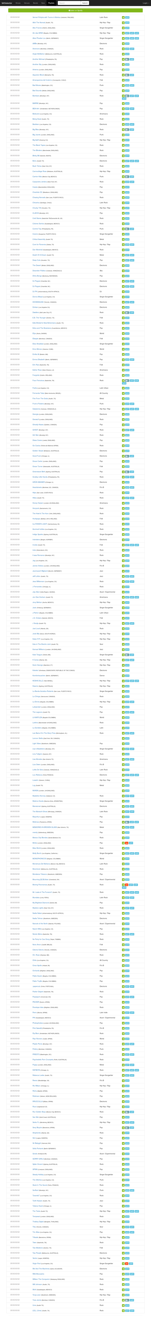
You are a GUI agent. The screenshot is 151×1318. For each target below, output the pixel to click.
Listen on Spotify (76, 10)
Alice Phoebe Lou (39, 38)
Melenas (36, 822)
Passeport (36, 997)
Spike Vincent (38, 1164)
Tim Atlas (36, 1232)
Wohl (34, 1289)
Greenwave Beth (39, 471)
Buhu (34, 161)
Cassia (35, 187)
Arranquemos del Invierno (42, 80)
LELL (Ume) (37, 1310)
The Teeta (36, 1211)
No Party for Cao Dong (41, 939)
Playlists (51, 3)
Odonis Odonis (38, 949)
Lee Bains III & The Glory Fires (44, 733)
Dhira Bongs (37, 276)
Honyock (36, 508)
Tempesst (36, 1216)
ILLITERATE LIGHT (40, 524)
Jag (34, 560)
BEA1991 (36, 108)
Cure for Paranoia (39, 244)
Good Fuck (37, 456)
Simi (34, 1138)
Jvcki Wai (36, 633)
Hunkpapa (36, 518)
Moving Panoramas (40, 884)
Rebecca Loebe (38, 1075)
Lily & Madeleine (39, 749)
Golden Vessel (38, 450)
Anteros (35, 69)
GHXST (35, 430)
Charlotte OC (37, 192)
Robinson (36, 1096)
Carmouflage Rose (40, 171)
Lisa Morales (37, 759)
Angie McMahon (39, 54)
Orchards (36, 970)
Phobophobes (38, 1023)
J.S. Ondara (37, 618)
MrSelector (7, 2)
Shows (18, 3)
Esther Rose (37, 370)
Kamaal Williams (39, 649)
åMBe (35, 43)
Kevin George (38, 665)
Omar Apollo (37, 965)
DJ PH (35, 291)
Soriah (35, 1153)
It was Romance (39, 555)
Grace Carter (37, 461)
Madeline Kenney (39, 796)
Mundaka (36, 897)
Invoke (35, 545)
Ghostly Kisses (38, 424)
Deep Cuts (36, 260)
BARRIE (36, 103)
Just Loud (36, 628)
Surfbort (36, 1190)
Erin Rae (36, 364)
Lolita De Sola (38, 769)
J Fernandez (37, 586)
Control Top (37, 229)
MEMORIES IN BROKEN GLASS (45, 827)
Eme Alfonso (37, 349)
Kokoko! (36, 670)
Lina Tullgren (37, 754)
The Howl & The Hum (41, 513)
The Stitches (37, 1180)
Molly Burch (37, 853)
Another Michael (39, 59)
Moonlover (36, 869)
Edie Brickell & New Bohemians (44, 323)
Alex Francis (37, 28)
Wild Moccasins (38, 1274)
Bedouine (36, 114)
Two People (37, 1253)
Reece (35, 1080)
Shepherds (37, 1133)
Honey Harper (38, 503)
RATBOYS (36, 1070)
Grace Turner (38, 466)
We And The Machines (41, 1268)
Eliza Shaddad (38, 344)
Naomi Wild (37, 929)
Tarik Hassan (37, 1200)
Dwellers (36, 312)
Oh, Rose (36, 955)
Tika (34, 1227)
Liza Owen (36, 764)
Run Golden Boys (39, 1112)
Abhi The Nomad (39, 22)
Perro (35, 1012)
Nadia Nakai (37, 913)
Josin (34, 607)
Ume (34, 1305)
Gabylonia (36, 409)
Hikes (35, 498)
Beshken (36, 124)
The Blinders (37, 150)
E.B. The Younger (39, 317)
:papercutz (36, 986)
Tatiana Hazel (38, 1206)
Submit (85, 3)
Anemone (36, 48)
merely (35, 832)
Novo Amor (37, 944)
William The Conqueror (41, 1279)
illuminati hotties (38, 529)
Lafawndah (37, 707)
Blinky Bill (36, 155)
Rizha (35, 1091)
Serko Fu (36, 1122)
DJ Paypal (36, 281)
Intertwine (36, 539)
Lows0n (35, 780)
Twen (35, 1242)
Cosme (35, 234)
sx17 (127, 33)
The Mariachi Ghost (40, 811)
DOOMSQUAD (38, 302)
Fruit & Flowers (38, 403)
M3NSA (35, 790)
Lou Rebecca (37, 775)
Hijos (34, 492)
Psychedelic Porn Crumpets (43, 1059)
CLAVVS (36, 213)
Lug (34, 785)
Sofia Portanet (38, 1148)
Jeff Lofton (36, 576)
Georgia (36, 414)
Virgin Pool (37, 1263)
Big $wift (36, 140)
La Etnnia (36, 701)
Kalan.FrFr (37, 639)
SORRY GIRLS (38, 1159)
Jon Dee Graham (39, 597)
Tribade (35, 1237)
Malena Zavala (38, 801)
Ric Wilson (36, 1085)
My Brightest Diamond (41, 902)
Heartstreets (37, 487)
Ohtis (35, 960)
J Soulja (35, 623)
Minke (35, 843)
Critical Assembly (39, 239)
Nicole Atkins (37, 934)
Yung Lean (37, 1295)
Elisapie (35, 338)
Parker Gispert (38, 991)
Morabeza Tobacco (40, 874)
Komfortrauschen (39, 675)
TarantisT (36, 1195)
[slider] (15, 17)
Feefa (35, 388)
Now (43, 3)
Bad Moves (37, 85)
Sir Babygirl (37, 1143)
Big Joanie (36, 134)
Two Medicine (38, 1248)
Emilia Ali (36, 354)
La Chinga (36, 696)
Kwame (35, 686)
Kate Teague (37, 654)
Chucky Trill (37, 208)
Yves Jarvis (37, 1300)
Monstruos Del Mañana (41, 864)
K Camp (36, 660)
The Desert (37, 265)
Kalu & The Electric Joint (42, 644)
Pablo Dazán (37, 976)
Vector (35, 1258)
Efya (34, 333)
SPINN (35, 1169)
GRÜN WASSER (39, 482)
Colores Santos (38, 223)
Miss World (37, 848)
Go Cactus (36, 445)
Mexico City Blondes (40, 837)
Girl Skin (36, 435)
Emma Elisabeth (39, 359)
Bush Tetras (37, 166)
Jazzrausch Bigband (40, 571)
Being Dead (37, 119)
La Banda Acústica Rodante (43, 691)
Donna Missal (38, 296)
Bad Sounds (37, 90)
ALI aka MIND (38, 33)
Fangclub (36, 375)
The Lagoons (37, 712)
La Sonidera (37, 728)
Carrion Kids (37, 176)
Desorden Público (39, 270)
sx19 (127, 17)
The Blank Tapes (39, 145)
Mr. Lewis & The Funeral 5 (42, 892)
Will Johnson (37, 1284)
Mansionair (37, 806)
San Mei (36, 1117)
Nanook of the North (40, 923)
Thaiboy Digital (38, 1221)
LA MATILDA (37, 717)
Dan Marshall (37, 249)
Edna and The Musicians (42, 328)
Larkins (35, 722)
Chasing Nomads (39, 197)
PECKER (36, 1002)
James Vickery (38, 565)
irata (34, 550)
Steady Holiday (38, 1174)
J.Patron (36, 613)
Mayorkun (36, 816)
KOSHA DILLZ (38, 680)
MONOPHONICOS (39, 858)
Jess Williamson (38, 581)
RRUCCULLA (38, 1101)
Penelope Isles (38, 1007)
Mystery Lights (38, 908)
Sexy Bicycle (37, 1127)
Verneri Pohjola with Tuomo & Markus (47, 17)
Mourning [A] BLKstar (40, 879)
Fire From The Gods (40, 398)
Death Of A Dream (39, 255)
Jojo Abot (36, 592)
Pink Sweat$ (37, 1028)
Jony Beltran (37, 602)
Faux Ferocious (38, 380)
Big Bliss (36, 129)
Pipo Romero (37, 1038)
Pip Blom (36, 1033)
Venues (27, 3)
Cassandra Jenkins (40, 181)
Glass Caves (37, 440)
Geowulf (36, 419)
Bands (35, 3)
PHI (34, 1017)
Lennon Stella (38, 738)
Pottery (35, 1049)
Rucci (35, 1106)
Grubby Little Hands (40, 477)
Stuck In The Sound (40, 1185)
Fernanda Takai (38, 393)
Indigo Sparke (38, 534)
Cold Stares (37, 218)
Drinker (35, 307)
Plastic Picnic (37, 1044)
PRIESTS (36, 1054)
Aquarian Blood (38, 75)
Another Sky (37, 64)
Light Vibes (37, 743)
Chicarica (36, 202)
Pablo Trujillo (37, 981)
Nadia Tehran (38, 918)
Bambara (36, 95)
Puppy (35, 1064)
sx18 (132, 33)
